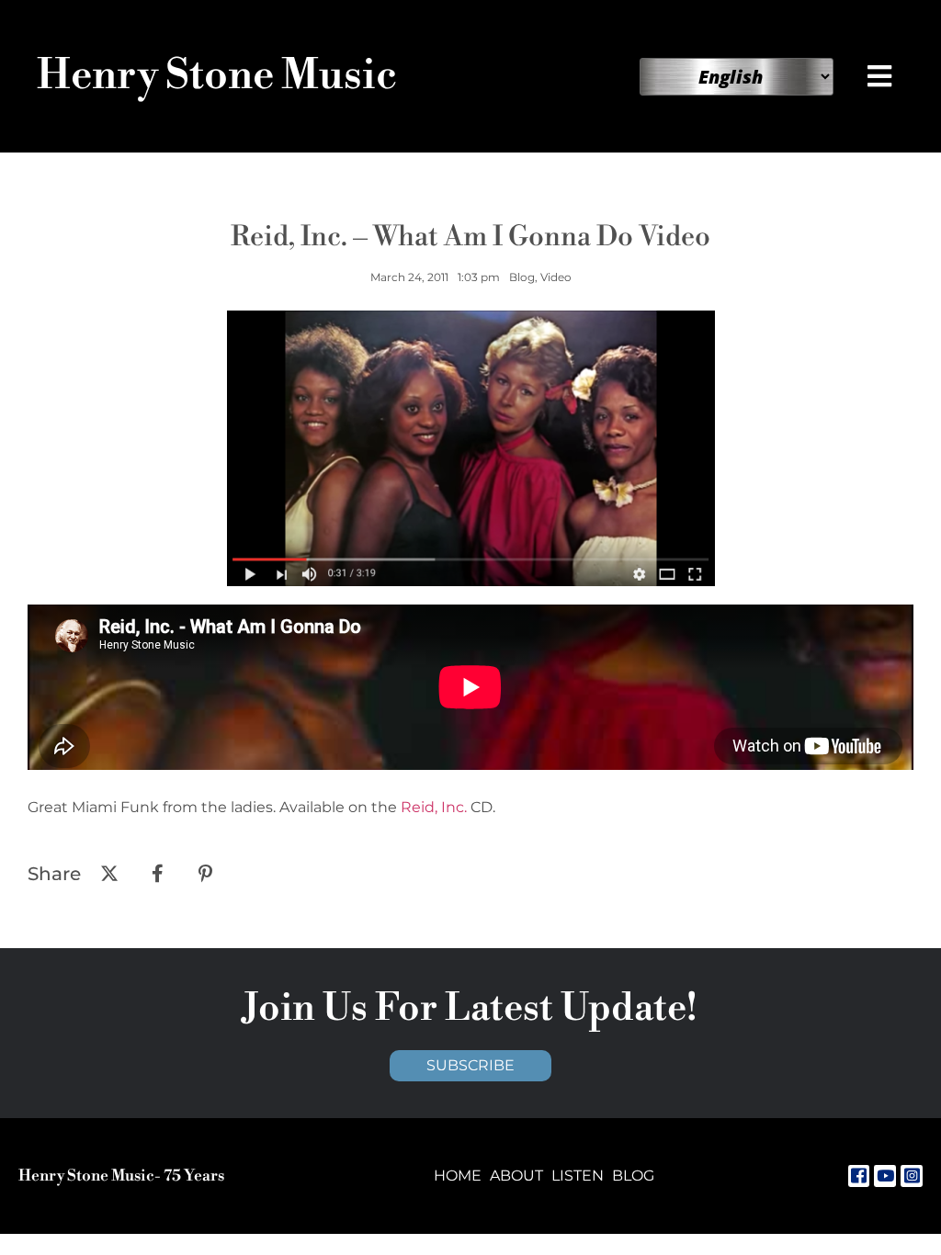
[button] (880, 76)
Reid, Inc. (434, 807)
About (516, 1175)
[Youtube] (885, 1176)
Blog (633, 1175)
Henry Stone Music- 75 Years (121, 1176)
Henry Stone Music (217, 76)
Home (458, 1175)
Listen (577, 1175)
